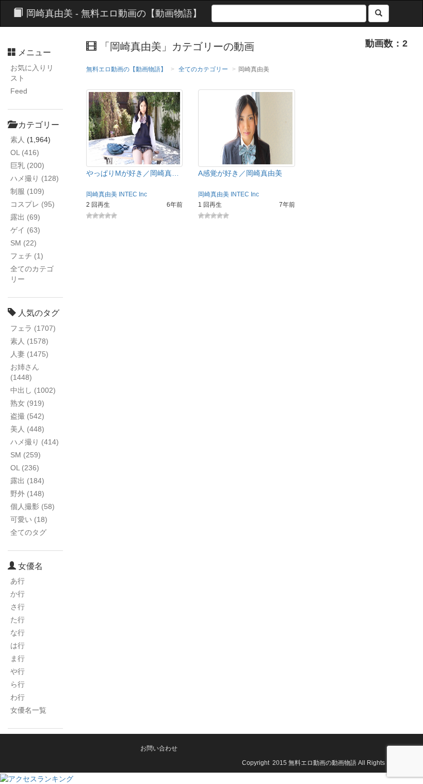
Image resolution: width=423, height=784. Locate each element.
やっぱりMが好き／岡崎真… (132, 173)
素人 (17, 139)
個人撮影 (32, 506)
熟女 (27, 403)
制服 (27, 191)
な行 (17, 632)
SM (23, 243)
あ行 (17, 581)
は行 (17, 645)
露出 (25, 217)
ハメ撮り (34, 178)
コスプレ (32, 204)
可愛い (28, 519)
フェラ (33, 328)
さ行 (17, 607)
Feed (18, 91)
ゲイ (25, 230)
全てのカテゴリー (203, 69)
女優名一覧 (28, 710)
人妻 (29, 354)
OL (24, 152)
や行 (17, 671)
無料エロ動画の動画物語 (322, 762)
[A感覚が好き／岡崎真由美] (246, 128)
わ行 (17, 697)
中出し (33, 390)
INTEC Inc (133, 194)
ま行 (17, 658)
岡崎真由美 (101, 194)
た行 (17, 620)
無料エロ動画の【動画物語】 (126, 69)
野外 (27, 493)
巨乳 (27, 165)
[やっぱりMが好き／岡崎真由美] (134, 128)
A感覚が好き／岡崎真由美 (240, 173)
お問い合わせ (158, 748)
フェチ (26, 256)
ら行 (17, 684)
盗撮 (27, 416)
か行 (17, 594)
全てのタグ (28, 532)
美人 (27, 429)
